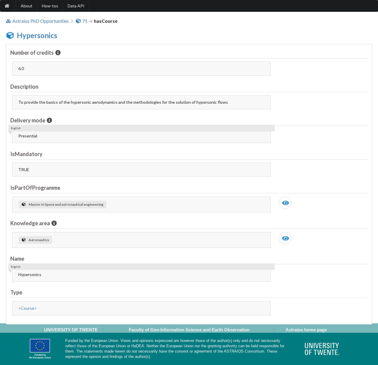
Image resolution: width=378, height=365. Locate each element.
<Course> (27, 308)
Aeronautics (39, 240)
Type (16, 292)
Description (24, 86)
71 (84, 21)
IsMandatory (26, 154)
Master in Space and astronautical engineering (66, 204)
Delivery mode (27, 120)
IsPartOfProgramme (35, 187)
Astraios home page (306, 329)
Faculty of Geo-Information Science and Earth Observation (189, 329)
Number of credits (32, 52)
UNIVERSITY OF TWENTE (71, 329)
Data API (76, 5)
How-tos (50, 5)
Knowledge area (30, 223)
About (26, 5)
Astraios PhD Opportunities (40, 21)
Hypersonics (37, 35)
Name (17, 258)
